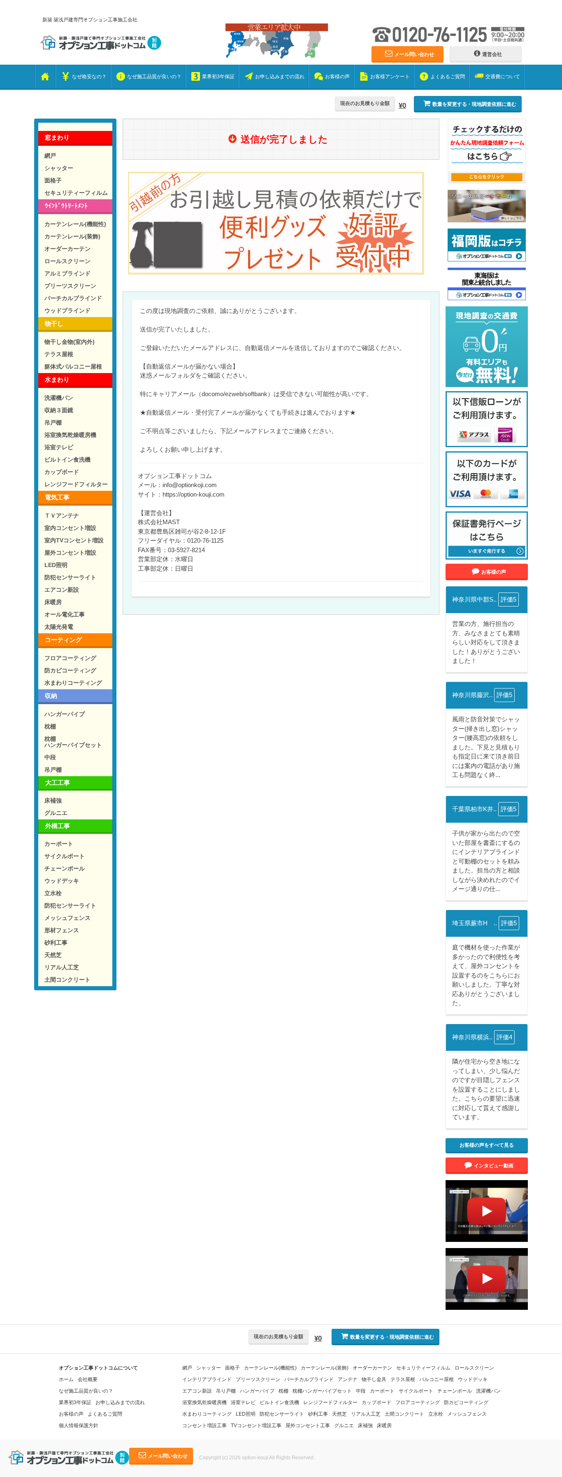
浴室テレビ (58, 447)
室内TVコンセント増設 (74, 540)
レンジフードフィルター (76, 484)
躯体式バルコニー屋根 (73, 366)
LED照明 (55, 565)
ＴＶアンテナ (61, 515)
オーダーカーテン (67, 248)
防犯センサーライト (70, 577)
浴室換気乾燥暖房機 (70, 435)
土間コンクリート (67, 979)
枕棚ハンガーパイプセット (73, 741)
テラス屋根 (58, 354)
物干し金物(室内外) (69, 341)
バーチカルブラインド (73, 298)
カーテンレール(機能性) (75, 224)
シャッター (58, 168)
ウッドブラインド (67, 310)
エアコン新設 (61, 589)
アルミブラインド (67, 273)
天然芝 (53, 955)
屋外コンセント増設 (70, 552)
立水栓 (53, 893)
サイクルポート (64, 856)
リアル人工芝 (61, 967)
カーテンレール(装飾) (72, 236)
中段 (50, 757)
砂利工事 (55, 942)
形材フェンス (61, 930)
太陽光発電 (58, 626)
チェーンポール (64, 868)
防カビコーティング (70, 670)
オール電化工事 (64, 614)
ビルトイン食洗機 (67, 459)
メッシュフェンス (67, 918)
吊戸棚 (53, 422)
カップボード (61, 472)
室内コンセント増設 (70, 528)
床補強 (53, 800)
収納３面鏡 (58, 410)
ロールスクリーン (67, 261)
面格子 (53, 180)
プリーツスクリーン (70, 285)
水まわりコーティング (73, 682)
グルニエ (55, 813)
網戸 (50, 155)
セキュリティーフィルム (76, 192)
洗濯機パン (58, 397)
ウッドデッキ (61, 880)
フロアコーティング (70, 658)
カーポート (58, 843)
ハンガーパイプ (64, 714)
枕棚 (50, 726)
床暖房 (53, 602)
